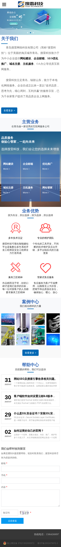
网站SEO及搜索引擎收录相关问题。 (35, 379)
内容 (4, 487)
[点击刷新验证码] (24, 513)
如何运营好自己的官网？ (29, 430)
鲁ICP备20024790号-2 (47, 543)
